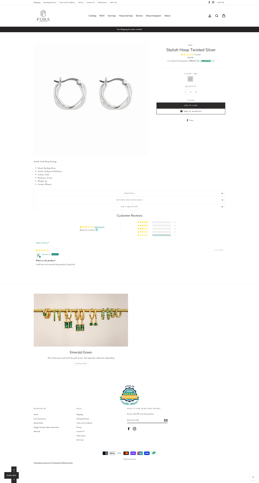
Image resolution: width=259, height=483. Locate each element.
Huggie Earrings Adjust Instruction (46, 427)
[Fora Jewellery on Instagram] (134, 428)
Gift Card (113, 2)
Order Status (102, 2)
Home (190, 45)
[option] (129, 29)
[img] (42, 250)
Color (190, 74)
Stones (139, 15)
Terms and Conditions (67, 2)
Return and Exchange (129, 200)
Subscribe (11, 475)
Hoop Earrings (126, 15)
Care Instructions (40, 419)
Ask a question (129, 207)
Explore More (81, 363)
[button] (187, 54)
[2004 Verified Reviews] (129, 405)
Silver (190, 78)
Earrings (112, 15)
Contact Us (91, 2)
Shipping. (129, 193)
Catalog (92, 15)
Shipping (37, 2)
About (167, 15)
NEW (102, 15)
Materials (37, 431)
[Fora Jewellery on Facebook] (128, 428)
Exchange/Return (49, 2)
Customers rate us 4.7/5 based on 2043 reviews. (53, 462)
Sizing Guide (38, 423)
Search (36, 414)
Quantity (190, 86)
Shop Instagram (153, 15)
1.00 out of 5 (99, 227)
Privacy (81, 2)
